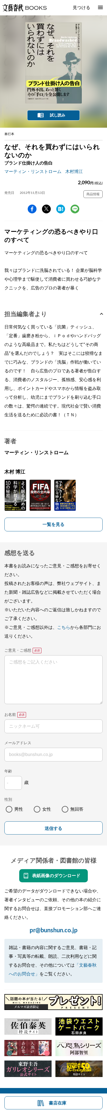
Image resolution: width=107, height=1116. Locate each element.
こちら (63, 627)
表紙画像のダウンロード (56, 876)
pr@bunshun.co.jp (54, 930)
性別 (8, 800)
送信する (53, 828)
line (75, 209)
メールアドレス (17, 743)
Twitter (46, 209)
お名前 (10, 715)
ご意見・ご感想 (17, 650)
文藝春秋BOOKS (24, 7)
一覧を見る (53, 524)
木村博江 (74, 171)
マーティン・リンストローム (32, 171)
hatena (60, 209)
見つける (81, 7)
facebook (32, 209)
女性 (46, 809)
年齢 (8, 771)
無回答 (76, 809)
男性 (18, 809)
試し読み (57, 115)
